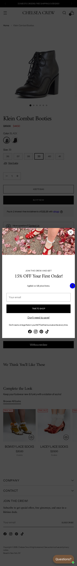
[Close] (70, 232)
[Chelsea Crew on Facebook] (30, 332)
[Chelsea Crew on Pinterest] (41, 332)
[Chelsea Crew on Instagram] (35, 332)
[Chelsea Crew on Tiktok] (47, 332)
